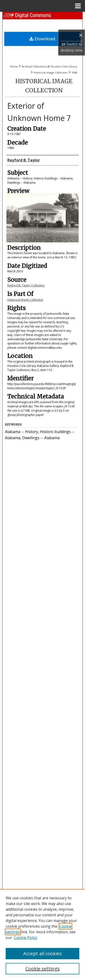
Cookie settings (43, 968)
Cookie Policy (25, 937)
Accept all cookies (42, 953)
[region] (42, 934)
